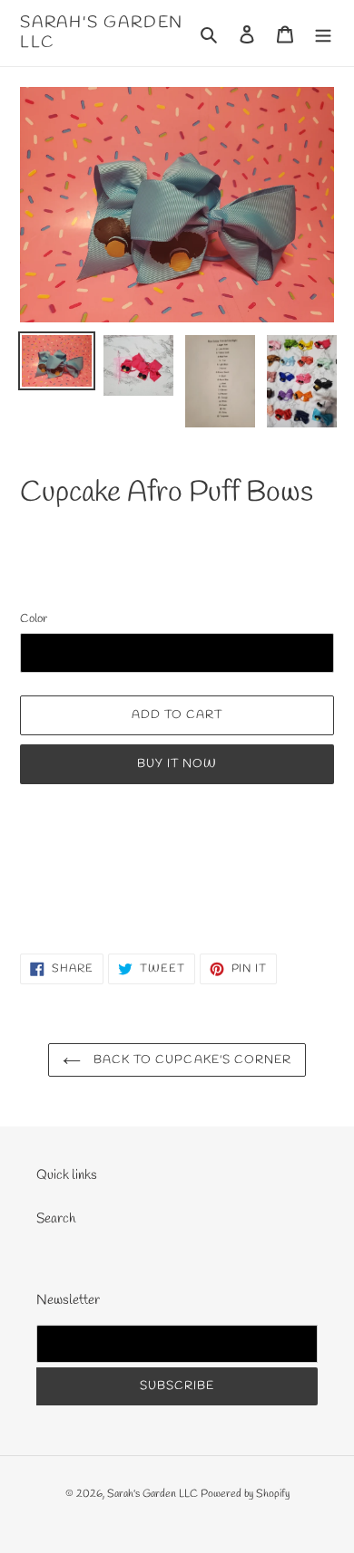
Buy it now (177, 764)
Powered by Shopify (245, 1494)
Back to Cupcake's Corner (190, 1060)
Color (33, 619)
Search (55, 1219)
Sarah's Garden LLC (101, 33)
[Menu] (323, 33)
